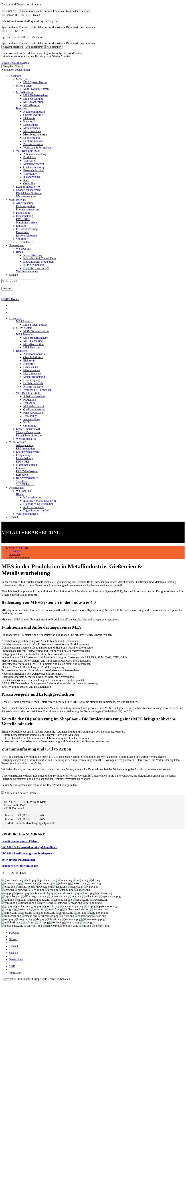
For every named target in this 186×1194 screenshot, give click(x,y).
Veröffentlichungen (27, 271)
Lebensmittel (30, 124)
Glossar (13, 939)
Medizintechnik (32, 131)
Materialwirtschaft (33, 163)
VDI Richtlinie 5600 (28, 150)
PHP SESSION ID (17, 30)
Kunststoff (29, 121)
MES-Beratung (24, 92)
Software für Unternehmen (18, 859)
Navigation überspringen (15, 69)
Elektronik (29, 118)
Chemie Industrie (33, 114)
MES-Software (17, 199)
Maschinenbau (31, 127)
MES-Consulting (33, 98)
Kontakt (13, 274)
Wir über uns (23, 248)
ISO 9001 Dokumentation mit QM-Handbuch (29, 847)
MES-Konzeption (33, 101)
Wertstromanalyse (26, 196)
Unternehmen (16, 245)
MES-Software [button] (17, 442)
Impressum (22, 62)
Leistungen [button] (15, 318)
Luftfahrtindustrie (33, 141)
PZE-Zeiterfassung (27, 229)
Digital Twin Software (29, 193)
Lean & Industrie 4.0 (28, 186)
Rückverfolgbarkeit (27, 235)
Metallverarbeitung (34, 376)
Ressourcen (22, 232)
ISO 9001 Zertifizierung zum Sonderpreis (26, 853)
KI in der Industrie (33, 264)
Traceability (30, 173)
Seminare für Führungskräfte (19, 865)
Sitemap (13, 952)
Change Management (28, 189)
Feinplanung (23, 212)
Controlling (29, 183)
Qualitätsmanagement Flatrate (20, 841)
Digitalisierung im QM (36, 268)
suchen (7, 288)
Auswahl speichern (13, 46)
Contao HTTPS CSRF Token (23, 14)
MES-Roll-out (31, 105)
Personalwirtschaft (33, 170)
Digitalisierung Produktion (38, 261)
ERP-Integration (25, 206)
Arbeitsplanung (25, 202)
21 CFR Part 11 (25, 242)
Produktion (29, 157)
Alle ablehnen (54, 46)
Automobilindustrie (34, 111)
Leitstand (21, 225)
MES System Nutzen (35, 82)
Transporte (29, 160)
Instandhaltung (31, 176)
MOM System (24, 85)
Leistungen (15, 75)
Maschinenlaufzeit (26, 222)
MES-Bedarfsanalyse (35, 95)
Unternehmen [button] (16, 487)
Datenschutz (8, 62)
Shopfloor (21, 238)
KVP (26, 180)
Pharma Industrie (33, 144)
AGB (12, 966)
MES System (23, 79)
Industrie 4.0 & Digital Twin (39, 258)
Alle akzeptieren (34, 46)
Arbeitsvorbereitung (34, 154)
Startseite (14, 932)
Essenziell (11, 10)
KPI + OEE (23, 219)
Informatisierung (32, 255)
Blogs (19, 251)
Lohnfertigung (31, 137)
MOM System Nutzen (36, 88)
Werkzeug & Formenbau (37, 147)
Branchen (21, 108)
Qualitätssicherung (34, 167)
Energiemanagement (27, 209)
